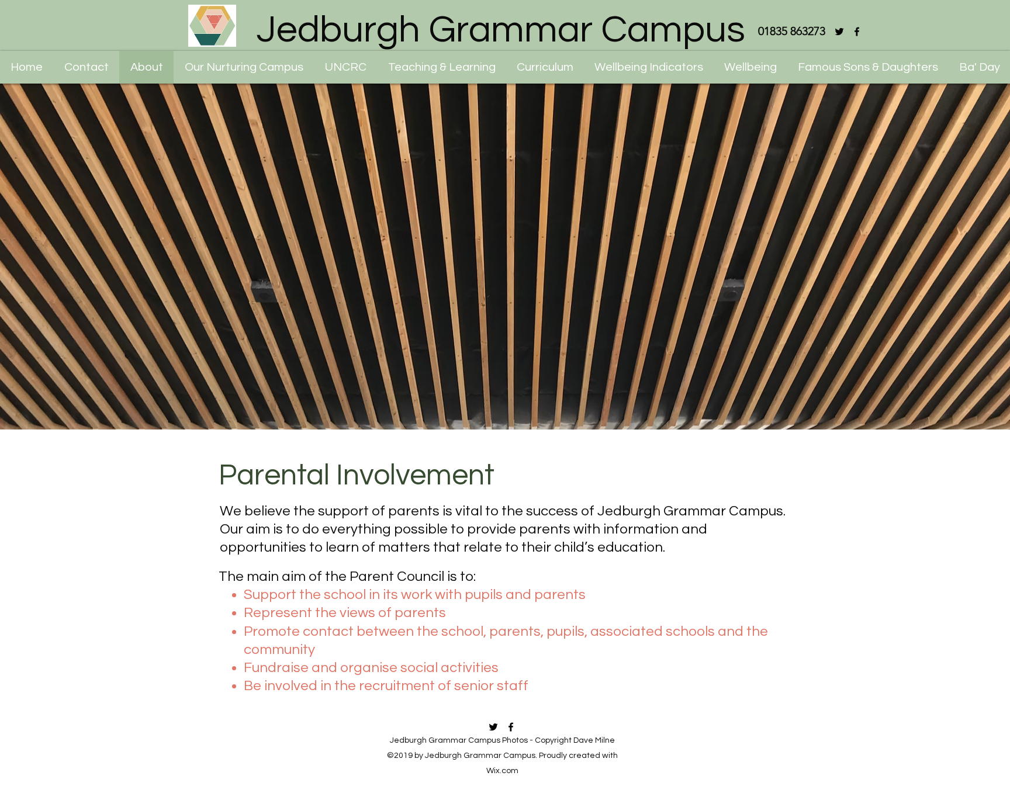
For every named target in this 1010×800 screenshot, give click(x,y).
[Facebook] (857, 31)
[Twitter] (839, 31)
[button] (345, 67)
